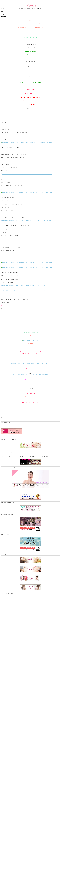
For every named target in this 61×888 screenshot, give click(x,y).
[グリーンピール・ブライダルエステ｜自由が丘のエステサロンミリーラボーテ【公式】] (30, 5)
